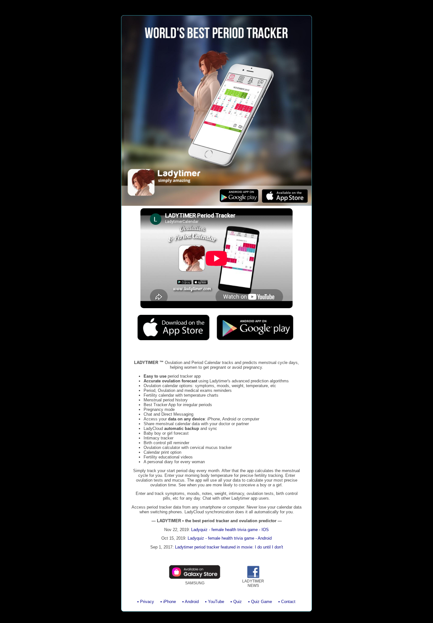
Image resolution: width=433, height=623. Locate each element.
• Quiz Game (260, 601)
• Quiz (236, 601)
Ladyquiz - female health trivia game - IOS (230, 529)
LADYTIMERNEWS (253, 583)
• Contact (286, 601)
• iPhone (168, 601)
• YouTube (214, 601)
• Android (190, 601)
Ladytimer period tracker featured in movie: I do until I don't (229, 547)
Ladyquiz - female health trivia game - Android (230, 538)
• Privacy (145, 601)
